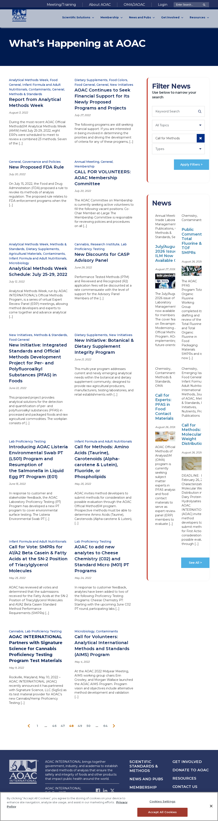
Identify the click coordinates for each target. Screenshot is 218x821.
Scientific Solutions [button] (76, 17)
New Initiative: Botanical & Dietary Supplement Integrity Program (104, 346)
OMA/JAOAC (134, 5)
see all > (195, 563)
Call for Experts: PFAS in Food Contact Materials (164, 407)
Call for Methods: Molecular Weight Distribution (193, 434)
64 (105, 726)
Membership (143, 787)
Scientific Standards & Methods (143, 766)
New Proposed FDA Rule (36, 167)
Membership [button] (109, 17)
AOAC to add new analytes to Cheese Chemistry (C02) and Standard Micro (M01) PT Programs (102, 558)
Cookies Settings (162, 801)
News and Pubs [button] (140, 17)
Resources (184, 778)
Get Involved (187, 762)
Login (162, 5)
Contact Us (184, 787)
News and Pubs (146, 779)
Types (159, 149)
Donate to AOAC (190, 770)
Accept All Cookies (162, 812)
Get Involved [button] (170, 17)
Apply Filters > (191, 164)
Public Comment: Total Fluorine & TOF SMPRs (192, 241)
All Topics (162, 125)
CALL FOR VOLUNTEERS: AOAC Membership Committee (103, 177)
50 (88, 726)
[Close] (211, 806)
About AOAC (100, 5)
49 (80, 726)
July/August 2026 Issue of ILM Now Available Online (171, 253)
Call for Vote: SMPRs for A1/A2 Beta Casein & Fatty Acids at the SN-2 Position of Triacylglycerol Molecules (38, 558)
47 (63, 726)
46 (54, 726)
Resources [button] (198, 17)
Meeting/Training (61, 5)
